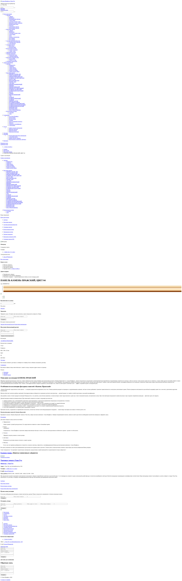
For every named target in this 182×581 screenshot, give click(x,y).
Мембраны (11, 17)
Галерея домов (6, 453)
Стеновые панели (10, 44)
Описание (5, 372)
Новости (11, 122)
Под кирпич (12, 39)
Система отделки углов (14, 21)
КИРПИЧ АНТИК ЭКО (15, 74)
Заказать (3, 308)
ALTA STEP (12, 58)
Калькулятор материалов (20, 324)
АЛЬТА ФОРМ (12, 69)
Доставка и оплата (7, 516)
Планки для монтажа (14, 37)
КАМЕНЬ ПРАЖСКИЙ (15, 98)
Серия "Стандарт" (13, 49)
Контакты (5, 140)
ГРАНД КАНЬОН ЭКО (15, 75)
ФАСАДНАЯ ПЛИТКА (15, 110)
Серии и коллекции (8, 62)
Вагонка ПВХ (12, 47)
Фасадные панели (10, 29)
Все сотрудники (4, 259)
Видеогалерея (12, 119)
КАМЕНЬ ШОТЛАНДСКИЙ (16, 90)
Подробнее (3, 417)
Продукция (6, 150)
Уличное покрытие (10, 53)
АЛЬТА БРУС (12, 67)
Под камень (12, 38)
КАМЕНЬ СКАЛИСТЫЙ (15, 89)
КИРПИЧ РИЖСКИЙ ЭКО (16, 76)
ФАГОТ (11, 92)
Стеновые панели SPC (11, 61)
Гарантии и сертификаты (15, 124)
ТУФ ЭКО (11, 83)
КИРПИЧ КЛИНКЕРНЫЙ (15, 84)
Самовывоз (3, 365)
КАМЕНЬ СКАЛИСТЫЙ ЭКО (16, 78)
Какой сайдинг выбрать (15, 138)
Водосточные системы (6, 486)
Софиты (11, 16)
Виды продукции (7, 14)
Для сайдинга (12, 43)
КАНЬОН (11, 97)
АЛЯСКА (11, 66)
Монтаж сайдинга (13, 129)
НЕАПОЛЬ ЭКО (13, 108)
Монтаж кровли (13, 130)
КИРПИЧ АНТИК (13, 101)
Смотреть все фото (5, 457)
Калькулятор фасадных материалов (17, 135)
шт (14, 303)
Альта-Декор (12, 20)
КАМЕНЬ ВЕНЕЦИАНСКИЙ (16, 106)
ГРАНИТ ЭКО (12, 81)
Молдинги (11, 46)
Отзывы (11, 120)
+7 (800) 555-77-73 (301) (9, 252)
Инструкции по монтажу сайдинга (17, 139)
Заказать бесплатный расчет (7, 324)
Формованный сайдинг (14, 19)
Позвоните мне (4, 10)
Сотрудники (12, 125)
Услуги (5, 126)
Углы (10, 35)
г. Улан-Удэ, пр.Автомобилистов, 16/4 (13, 541)
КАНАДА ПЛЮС (13, 70)
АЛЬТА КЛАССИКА (14, 71)
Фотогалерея (12, 117)
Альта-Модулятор (13, 136)
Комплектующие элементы (15, 23)
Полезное (5, 134)
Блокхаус (11, 25)
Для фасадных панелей (14, 42)
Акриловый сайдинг (14, 26)
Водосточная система (11, 48)
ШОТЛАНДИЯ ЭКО (14, 80)
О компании (6, 115)
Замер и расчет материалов (15, 128)
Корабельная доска (13, 24)
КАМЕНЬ (11, 99)
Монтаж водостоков (14, 131)
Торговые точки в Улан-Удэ (11, 460)
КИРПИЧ (11, 85)
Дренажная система (11, 52)
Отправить (3, 319)
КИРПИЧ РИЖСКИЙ (14, 87)
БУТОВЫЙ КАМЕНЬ (14, 102)
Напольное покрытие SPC (12, 57)
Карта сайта (6, 519)
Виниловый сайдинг (14, 28)
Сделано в (5, 579)
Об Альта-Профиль (13, 116)
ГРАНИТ (11, 93)
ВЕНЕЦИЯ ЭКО (13, 107)
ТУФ (10, 96)
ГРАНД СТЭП (12, 60)
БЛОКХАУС (12, 65)
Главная (5, 149)
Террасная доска (13, 55)
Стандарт (11, 112)
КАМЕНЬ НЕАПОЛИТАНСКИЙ (17, 104)
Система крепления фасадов (13, 40)
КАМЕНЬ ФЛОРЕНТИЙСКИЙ (17, 103)
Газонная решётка (13, 56)
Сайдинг (8, 15)
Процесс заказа (7, 374)
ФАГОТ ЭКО (12, 79)
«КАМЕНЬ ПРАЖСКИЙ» (7, 340)
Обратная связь (4, 546)
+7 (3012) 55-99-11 (7, 146)
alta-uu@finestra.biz (7, 256)
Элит (10, 113)
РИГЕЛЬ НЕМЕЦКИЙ (14, 94)
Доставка (5, 133)
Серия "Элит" (12, 51)
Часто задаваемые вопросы (15, 121)
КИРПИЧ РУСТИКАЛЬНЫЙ (16, 88)
